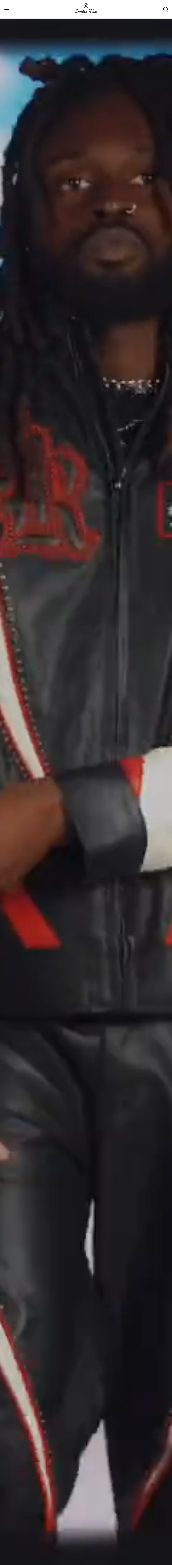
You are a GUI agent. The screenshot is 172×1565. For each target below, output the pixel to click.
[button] (165, 9)
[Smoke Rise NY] (86, 9)
